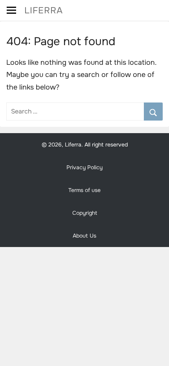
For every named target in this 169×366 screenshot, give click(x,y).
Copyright (84, 212)
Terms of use (84, 190)
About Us (84, 235)
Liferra (43, 10)
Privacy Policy (84, 167)
